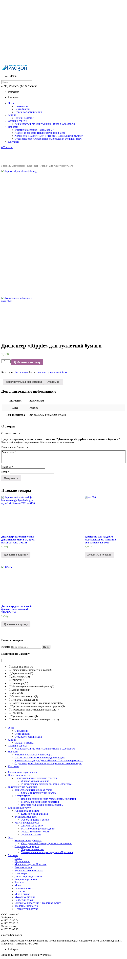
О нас (11, 103)
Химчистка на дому (32, 825)
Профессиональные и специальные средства (38, 706)
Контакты (13, 141)
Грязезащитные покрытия (22, 787)
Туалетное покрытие (24, 716)
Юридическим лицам (27, 810)
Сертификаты (22, 109)
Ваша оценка (8, 447)
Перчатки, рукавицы (24, 699)
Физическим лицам (26, 816)
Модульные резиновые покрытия (40, 801)
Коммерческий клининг (34, 813)
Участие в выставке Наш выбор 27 (34, 129)
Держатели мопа (22, 673)
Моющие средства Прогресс (30, 864)
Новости (13, 126)
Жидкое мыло (22, 861)
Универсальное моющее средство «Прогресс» (47, 784)
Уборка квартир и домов (35, 819)
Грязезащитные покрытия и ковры (32, 670)
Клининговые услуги (20, 807)
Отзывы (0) (53, 381)
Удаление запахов (31, 834)
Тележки (17, 712)
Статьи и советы (17, 120)
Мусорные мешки (25, 897)
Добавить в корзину (27, 362)
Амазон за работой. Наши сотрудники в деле (40, 132)
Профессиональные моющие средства (35, 709)
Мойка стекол (21, 689)
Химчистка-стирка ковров (23, 772)
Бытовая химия (22, 666)
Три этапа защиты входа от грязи (33, 789)
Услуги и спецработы (27, 822)
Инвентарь (19, 683)
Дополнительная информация (24, 381)
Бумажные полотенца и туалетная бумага (38, 902)
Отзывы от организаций (28, 112)
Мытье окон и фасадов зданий (38, 828)
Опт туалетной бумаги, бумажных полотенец (46, 843)
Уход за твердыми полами (35, 831)
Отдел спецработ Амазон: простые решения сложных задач (48, 138)
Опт (10, 837)
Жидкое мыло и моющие (35, 781)
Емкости (17, 679)
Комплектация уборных (28, 840)
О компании (21, 106)
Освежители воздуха (24, 696)
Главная (5, 165)
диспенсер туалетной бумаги (54, 372)
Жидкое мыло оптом (32, 849)
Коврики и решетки (26, 879)
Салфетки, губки (24, 900)
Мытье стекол (22, 894)
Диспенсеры (18, 165)
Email (5, 471)
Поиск (18, 858)
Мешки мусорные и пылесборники (32, 686)
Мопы (17, 693)
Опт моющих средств (27, 846)
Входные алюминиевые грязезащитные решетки (48, 798)
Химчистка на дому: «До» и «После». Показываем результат (49, 135)
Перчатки (20, 891)
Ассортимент (22, 795)
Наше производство (19, 775)
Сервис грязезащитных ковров (38, 792)
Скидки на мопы (24, 117)
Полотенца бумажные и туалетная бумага (37, 703)
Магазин (13, 855)
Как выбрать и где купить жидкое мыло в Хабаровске (45, 123)
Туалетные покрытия (26, 905)
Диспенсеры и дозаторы (28, 876)
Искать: (5, 646)
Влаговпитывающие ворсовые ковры (42, 804)
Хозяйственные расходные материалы (35, 719)
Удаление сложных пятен (29, 870)
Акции (12, 115)
